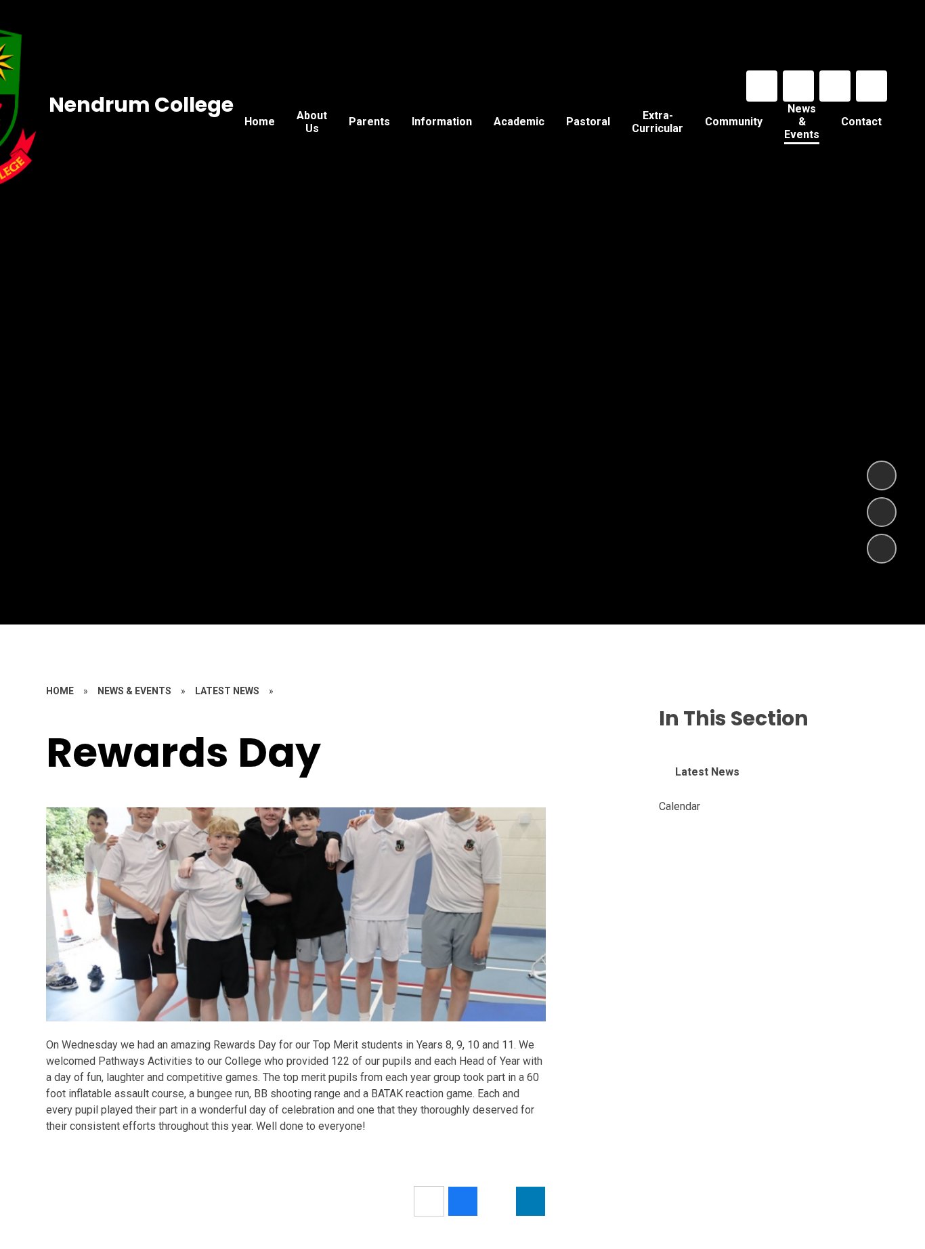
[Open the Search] (871, 86)
